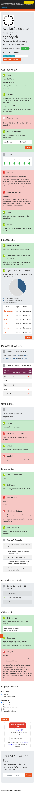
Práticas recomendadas (10, 707)
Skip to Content (8, 311)
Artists (6, 315)
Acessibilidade (7, 705)
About (5, 332)
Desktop (5, 694)
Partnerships (7, 328)
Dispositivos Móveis (9, 696)
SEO (4, 709)
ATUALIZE (25, 49)
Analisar (4, 719)
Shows (6, 319)
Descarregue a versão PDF (12, 59)
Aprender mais (4, 7)
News (5, 324)
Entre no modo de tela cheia (17, 725)
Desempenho (7, 703)
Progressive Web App (9, 711)
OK (28, 2)
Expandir (28, 147)
